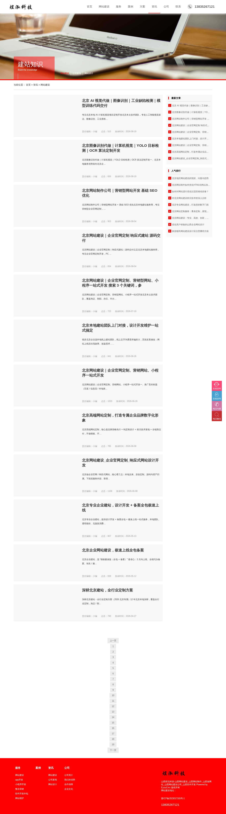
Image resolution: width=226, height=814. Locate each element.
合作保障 (68, 784)
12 (113, 706)
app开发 (19, 779)
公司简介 (68, 775)
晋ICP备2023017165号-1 (173, 798)
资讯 (35, 84)
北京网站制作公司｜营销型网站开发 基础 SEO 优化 (197, 119)
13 (113, 712)
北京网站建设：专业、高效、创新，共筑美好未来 (195, 218)
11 (113, 701)
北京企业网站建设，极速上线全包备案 (113, 550)
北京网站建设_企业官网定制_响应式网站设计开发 (196, 158)
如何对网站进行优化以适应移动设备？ (190, 191)
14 (113, 717)
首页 (28, 84)
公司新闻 (76, 73)
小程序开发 (20, 784)
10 (113, 695)
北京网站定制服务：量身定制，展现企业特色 (193, 211)
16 (113, 728)
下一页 (113, 750)
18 (113, 739)
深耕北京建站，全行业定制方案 (107, 590)
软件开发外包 (21, 793)
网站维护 (19, 798)
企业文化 (68, 789)
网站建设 (64, 73)
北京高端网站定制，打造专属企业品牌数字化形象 (195, 152)
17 (113, 733)
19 (113, 744)
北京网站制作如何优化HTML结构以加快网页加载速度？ (198, 185)
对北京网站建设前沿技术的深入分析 (189, 198)
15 (113, 722)
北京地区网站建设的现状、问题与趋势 (190, 178)
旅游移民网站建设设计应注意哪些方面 (190, 231)
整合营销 (19, 789)
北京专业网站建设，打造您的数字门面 (190, 204)
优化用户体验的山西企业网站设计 (188, 224)
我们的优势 (69, 779)
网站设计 (89, 73)
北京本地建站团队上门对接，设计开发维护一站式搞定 (198, 138)
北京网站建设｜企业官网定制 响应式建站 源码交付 (196, 125)
